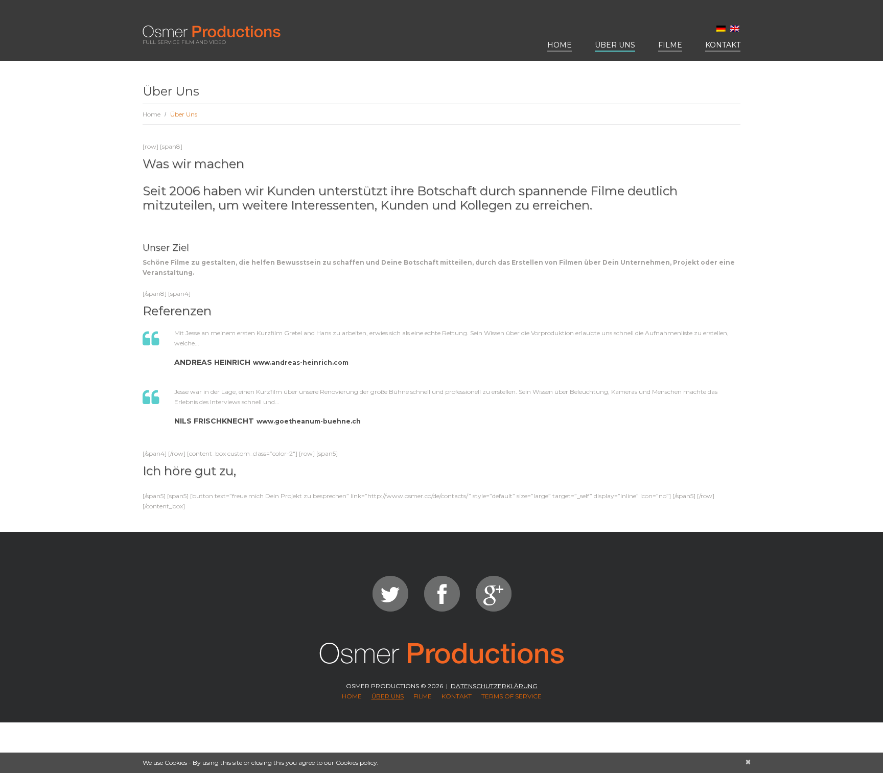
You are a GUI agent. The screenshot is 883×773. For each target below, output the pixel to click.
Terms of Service (511, 696)
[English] (734, 29)
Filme (670, 45)
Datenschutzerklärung (494, 686)
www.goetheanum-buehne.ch (309, 421)
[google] (494, 594)
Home (559, 45)
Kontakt (722, 45)
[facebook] (442, 594)
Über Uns (615, 45)
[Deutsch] (721, 29)
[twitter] (390, 594)
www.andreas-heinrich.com (300, 362)
